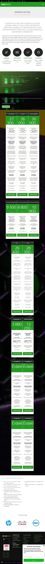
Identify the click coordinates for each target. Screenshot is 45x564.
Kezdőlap (15, 14)
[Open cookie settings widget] (2, 562)
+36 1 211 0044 (4, 1)
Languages (24, 1)
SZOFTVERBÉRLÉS (37, 540)
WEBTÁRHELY (25, 544)
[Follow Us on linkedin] (7, 553)
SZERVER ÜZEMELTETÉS (38, 536)
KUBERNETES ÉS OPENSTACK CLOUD (37, 538)
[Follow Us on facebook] (4, 553)
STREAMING (36, 541)
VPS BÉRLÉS (25, 540)
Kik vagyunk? (14, 562)
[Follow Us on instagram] (4, 556)
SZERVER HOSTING (37, 535)
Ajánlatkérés (7, 106)
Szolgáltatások (20, 14)
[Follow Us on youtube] (7, 556)
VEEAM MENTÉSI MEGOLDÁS (26, 542)
